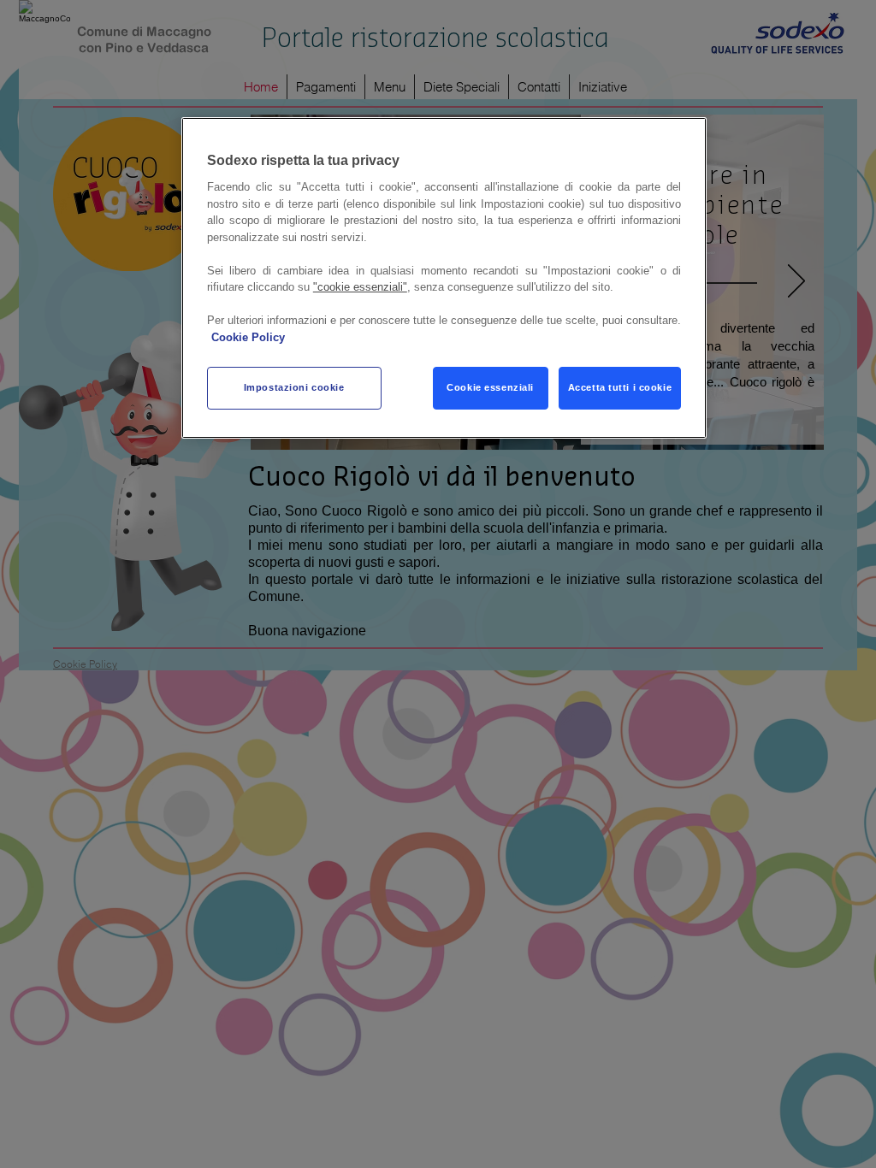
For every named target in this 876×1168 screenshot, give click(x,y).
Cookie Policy (248, 337)
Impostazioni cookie (294, 387)
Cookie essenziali (490, 387)
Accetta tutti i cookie (620, 387)
